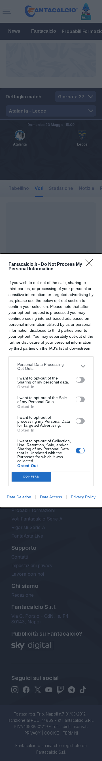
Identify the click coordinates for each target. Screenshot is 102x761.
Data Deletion (19, 497)
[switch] (80, 380)
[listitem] (51, 366)
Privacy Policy (83, 497)
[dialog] (51, 381)
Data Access (51, 497)
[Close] (91, 264)
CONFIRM (31, 476)
